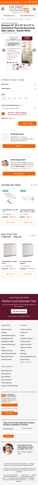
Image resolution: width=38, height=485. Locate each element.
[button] (34, 9)
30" (15, 98)
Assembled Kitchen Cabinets (15, 19)
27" (9, 98)
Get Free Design (19, 173)
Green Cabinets (6, 383)
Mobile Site (19, 481)
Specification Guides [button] (8, 335)
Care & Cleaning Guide (8, 353)
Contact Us (23, 332)
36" (26, 98)
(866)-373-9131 (25, 316)
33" (20, 98)
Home (3, 19)
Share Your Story (25, 344)
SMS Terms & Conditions (25, 362)
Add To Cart (27, 123)
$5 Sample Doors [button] (9, 15)
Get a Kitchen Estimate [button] (27, 15)
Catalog (3, 332)
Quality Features (6, 350)
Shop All (17, 237)
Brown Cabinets (6, 380)
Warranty (23, 353)
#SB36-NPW (9, 266)
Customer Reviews (26, 338)
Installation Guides (7, 341)
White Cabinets (6, 371)
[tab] (19, 84)
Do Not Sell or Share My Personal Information (14, 479)
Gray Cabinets (6, 374)
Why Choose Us (25, 341)
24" (4, 98)
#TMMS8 (25, 214)
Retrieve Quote (6, 329)
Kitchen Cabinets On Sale (9, 386)
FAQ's (22, 335)
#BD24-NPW (26, 266)
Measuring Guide (7, 338)
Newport (28, 19)
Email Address (17, 429)
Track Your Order (26, 329)
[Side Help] (21, 105)
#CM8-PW (8, 214)
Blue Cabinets (6, 376)
